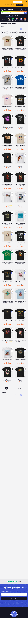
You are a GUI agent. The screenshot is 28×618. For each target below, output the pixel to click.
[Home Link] (9, 9)
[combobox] (12, 13)
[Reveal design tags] (11, 45)
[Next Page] (24, 388)
